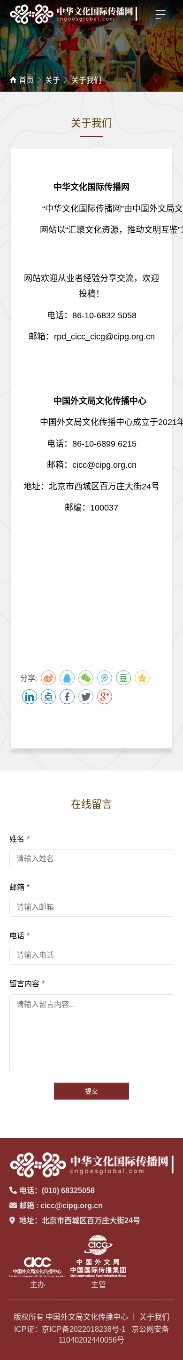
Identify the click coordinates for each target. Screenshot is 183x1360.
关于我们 (86, 80)
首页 (26, 80)
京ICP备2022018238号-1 (84, 1329)
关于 (52, 80)
